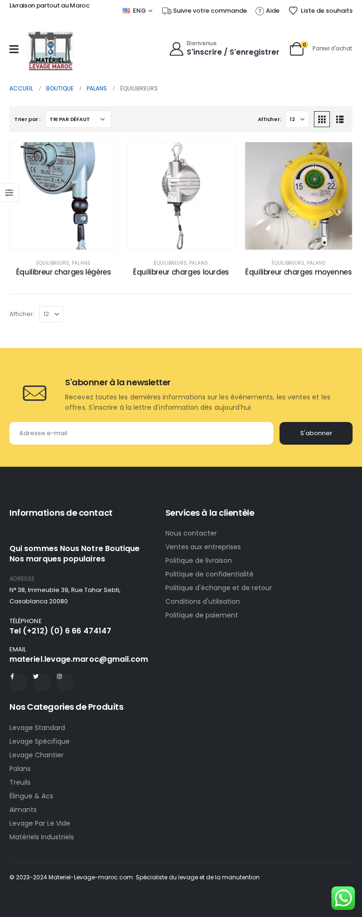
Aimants (23, 809)
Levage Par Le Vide (39, 823)
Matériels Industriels (41, 837)
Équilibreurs (52, 263)
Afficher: (269, 119)
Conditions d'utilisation (202, 601)
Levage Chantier (36, 755)
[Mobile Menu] (13, 49)
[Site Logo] (50, 51)
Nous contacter (192, 533)
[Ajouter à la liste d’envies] (103, 156)
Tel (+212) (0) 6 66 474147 (60, 630)
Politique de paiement (201, 615)
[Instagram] (65, 682)
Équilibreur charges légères (63, 272)
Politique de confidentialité (209, 574)
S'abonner (316, 433)
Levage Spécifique (39, 741)
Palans (81, 263)
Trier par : (27, 119)
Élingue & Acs (31, 796)
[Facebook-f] (18, 682)
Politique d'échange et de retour (219, 587)
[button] (322, 119)
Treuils (20, 782)
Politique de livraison (198, 560)
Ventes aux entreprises (203, 547)
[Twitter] (42, 682)
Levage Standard (37, 727)
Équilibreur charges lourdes (181, 272)
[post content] (63, 195)
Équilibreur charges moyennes (298, 272)
